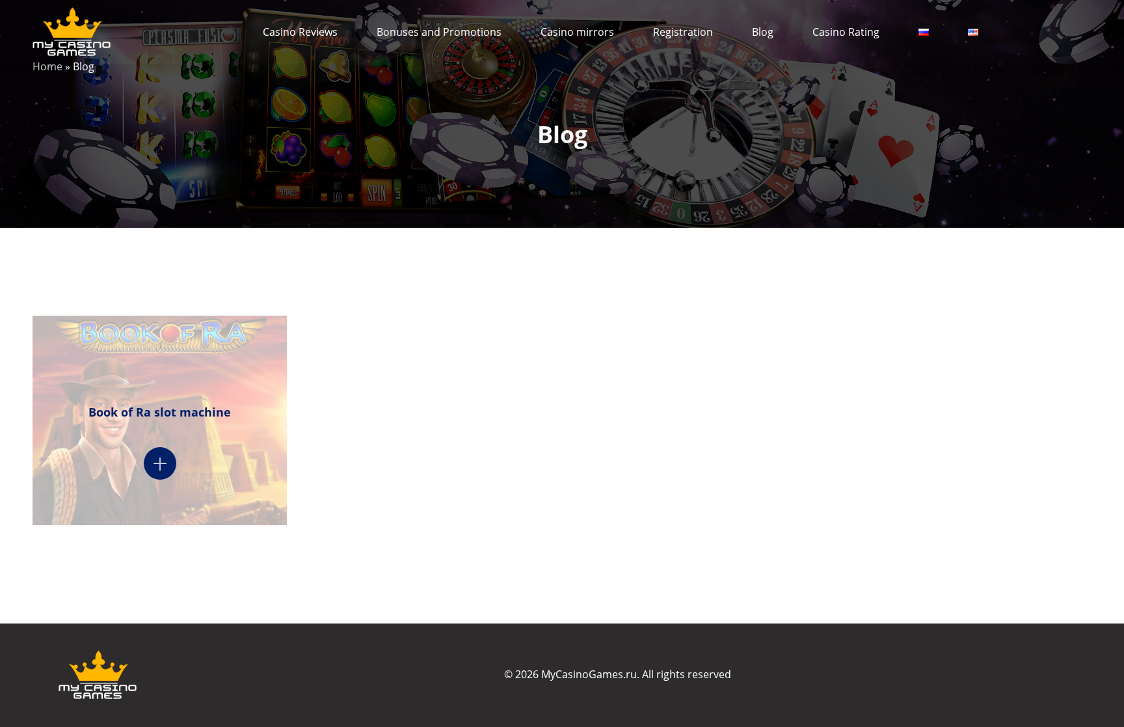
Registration (683, 32)
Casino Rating (845, 32)
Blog (762, 32)
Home (47, 66)
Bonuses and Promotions (439, 32)
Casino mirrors (577, 32)
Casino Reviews (300, 32)
